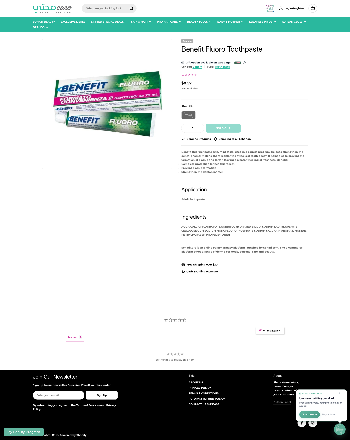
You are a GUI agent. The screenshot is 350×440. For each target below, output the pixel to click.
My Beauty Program (23, 432)
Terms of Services (88, 405)
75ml (190, 116)
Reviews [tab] (72, 337)
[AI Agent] (270, 8)
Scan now (308, 414)
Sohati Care (50, 435)
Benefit (197, 66)
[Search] (131, 8)
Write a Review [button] (272, 330)
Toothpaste (222, 66)
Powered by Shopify (73, 435)
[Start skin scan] (340, 429)
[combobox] (109, 8)
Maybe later (329, 414)
